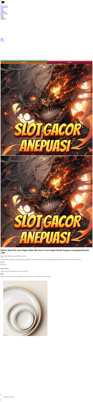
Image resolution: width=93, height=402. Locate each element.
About (2, 9)
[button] (46, 264)
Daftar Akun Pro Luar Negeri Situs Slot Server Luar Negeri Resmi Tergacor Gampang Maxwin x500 (25, 60)
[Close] (1, 394)
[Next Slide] (1, 400)
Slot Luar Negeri (4, 7)
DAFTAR (23, 62)
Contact (2, 10)
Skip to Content (4, 6)
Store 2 (2, 8)
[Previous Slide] (1, 399)
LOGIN (69, 62)
